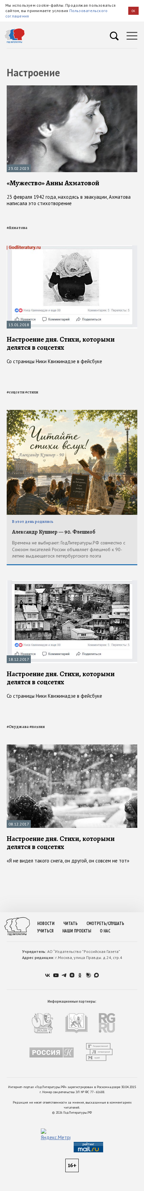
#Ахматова (17, 227)
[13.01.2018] (72, 248)
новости (46, 923)
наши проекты (76, 931)
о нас (105, 931)
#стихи (31, 392)
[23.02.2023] (72, 88)
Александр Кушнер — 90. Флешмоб (53, 532)
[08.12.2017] (72, 747)
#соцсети (15, 392)
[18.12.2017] (72, 583)
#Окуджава (18, 726)
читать (70, 923)
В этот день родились (32, 521)
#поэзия (37, 726)
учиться (45, 931)
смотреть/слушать (105, 923)
